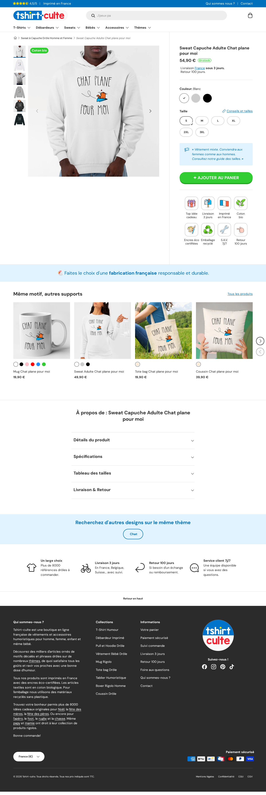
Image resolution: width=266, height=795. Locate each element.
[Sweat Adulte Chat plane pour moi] (102, 330)
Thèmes (140, 28)
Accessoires (114, 28)
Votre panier (149, 630)
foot (31, 719)
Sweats (69, 28)
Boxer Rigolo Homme (111, 686)
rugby (43, 719)
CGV (250, 776)
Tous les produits (240, 294)
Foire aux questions (154, 670)
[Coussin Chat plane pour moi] (224, 330)
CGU (240, 776)
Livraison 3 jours (152, 654)
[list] (93, 111)
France (200, 68)
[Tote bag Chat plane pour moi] (163, 330)
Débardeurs (45, 28)
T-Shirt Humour (107, 630)
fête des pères (38, 714)
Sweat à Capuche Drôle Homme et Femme (46, 38)
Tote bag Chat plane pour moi (156, 371)
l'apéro (18, 719)
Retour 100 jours (152, 662)
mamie (30, 723)
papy (16, 723)
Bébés (90, 28)
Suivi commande (152, 646)
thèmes (34, 661)
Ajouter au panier (218, 177)
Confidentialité (226, 776)
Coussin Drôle (106, 694)
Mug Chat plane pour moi (31, 371)
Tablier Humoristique (111, 678)
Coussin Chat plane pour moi (217, 371)
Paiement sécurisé (154, 638)
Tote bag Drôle (106, 670)
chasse (60, 719)
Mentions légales (205, 776)
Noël (61, 709)
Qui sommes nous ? (220, 3)
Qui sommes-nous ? (155, 678)
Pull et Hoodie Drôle (110, 646)
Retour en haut (133, 598)
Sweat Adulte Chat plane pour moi (99, 371)
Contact (247, 3)
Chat (133, 534)
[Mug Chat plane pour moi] (41, 330)
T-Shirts (19, 28)
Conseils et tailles (240, 111)
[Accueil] (15, 38)
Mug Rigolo (104, 662)
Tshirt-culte (28, 776)
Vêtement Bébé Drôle (111, 654)
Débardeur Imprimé (110, 638)
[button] (250, 15)
